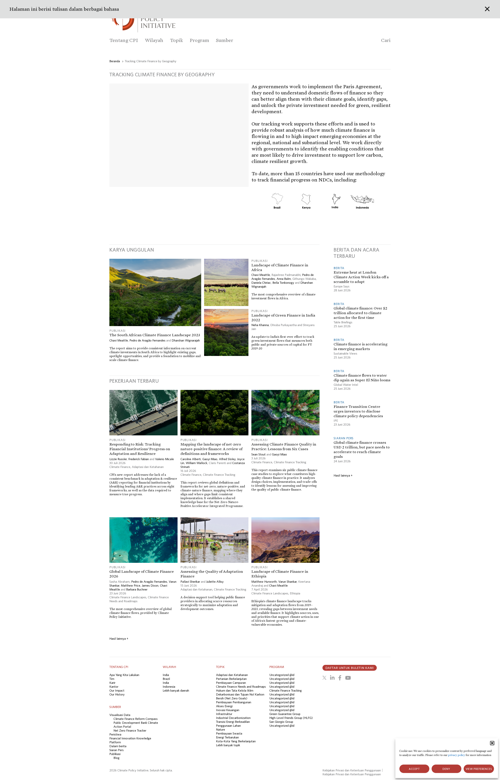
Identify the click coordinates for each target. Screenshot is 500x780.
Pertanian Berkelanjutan (231, 678)
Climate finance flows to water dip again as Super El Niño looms (362, 377)
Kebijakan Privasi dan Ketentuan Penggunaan (351, 770)
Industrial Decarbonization (233, 718)
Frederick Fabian (138, 459)
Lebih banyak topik (228, 745)
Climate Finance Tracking (219, 474)
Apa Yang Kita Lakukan (124, 675)
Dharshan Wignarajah (186, 340)
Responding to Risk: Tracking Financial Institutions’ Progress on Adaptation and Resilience (139, 449)
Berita (339, 268)
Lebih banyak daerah (176, 690)
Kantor (113, 686)
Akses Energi (224, 706)
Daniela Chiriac (261, 282)
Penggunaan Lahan (228, 725)
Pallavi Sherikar (190, 581)
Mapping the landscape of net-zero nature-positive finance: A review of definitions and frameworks (211, 449)
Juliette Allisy (215, 581)
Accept (414, 768)
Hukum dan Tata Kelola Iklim (234, 690)
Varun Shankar (287, 581)
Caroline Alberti (190, 459)
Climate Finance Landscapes (127, 597)
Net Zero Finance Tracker (129, 730)
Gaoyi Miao (209, 459)
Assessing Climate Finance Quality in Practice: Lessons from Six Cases (283, 446)
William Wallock (196, 463)
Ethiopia (295, 593)
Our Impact (116, 690)
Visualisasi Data (119, 715)
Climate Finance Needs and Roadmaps (241, 686)
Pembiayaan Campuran (231, 682)
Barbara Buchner (136, 589)
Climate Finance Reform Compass (135, 718)
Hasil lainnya (118, 638)
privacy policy (456, 755)
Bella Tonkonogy (283, 282)
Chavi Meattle (118, 340)
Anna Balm (284, 278)
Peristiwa (115, 734)
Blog (116, 758)
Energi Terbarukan (227, 737)
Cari (386, 40)
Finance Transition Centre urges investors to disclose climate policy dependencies (358, 411)
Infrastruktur (224, 714)
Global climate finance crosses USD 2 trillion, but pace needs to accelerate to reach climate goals (362, 449)
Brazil (166, 678)
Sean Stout (258, 454)
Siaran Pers (344, 438)
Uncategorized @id (281, 675)
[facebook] (339, 677)
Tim (111, 678)
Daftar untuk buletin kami (349, 668)
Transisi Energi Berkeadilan (233, 721)
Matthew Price (130, 585)
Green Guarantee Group (284, 714)
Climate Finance (119, 467)
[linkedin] (332, 677)
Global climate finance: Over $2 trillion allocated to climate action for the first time (360, 313)
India (166, 675)
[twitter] (324, 678)
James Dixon (150, 585)
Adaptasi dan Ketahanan (148, 467)
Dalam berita (117, 746)
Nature (220, 729)
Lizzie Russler (118, 459)
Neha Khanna (260, 325)
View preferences (479, 768)
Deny (446, 768)
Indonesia (169, 686)
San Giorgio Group (281, 721)
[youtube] (348, 677)
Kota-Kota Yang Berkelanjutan (236, 741)
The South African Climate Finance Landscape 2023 (154, 335)
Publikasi (117, 330)
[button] (492, 743)
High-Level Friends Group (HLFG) (291, 718)
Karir (112, 682)
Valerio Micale (164, 459)
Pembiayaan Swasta (229, 733)
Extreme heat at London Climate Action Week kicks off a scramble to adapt (361, 277)
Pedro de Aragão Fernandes (147, 340)
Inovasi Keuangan (227, 710)
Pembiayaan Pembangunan (233, 702)
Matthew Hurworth (264, 581)
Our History (117, 694)
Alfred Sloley (227, 459)
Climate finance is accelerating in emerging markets (361, 346)
